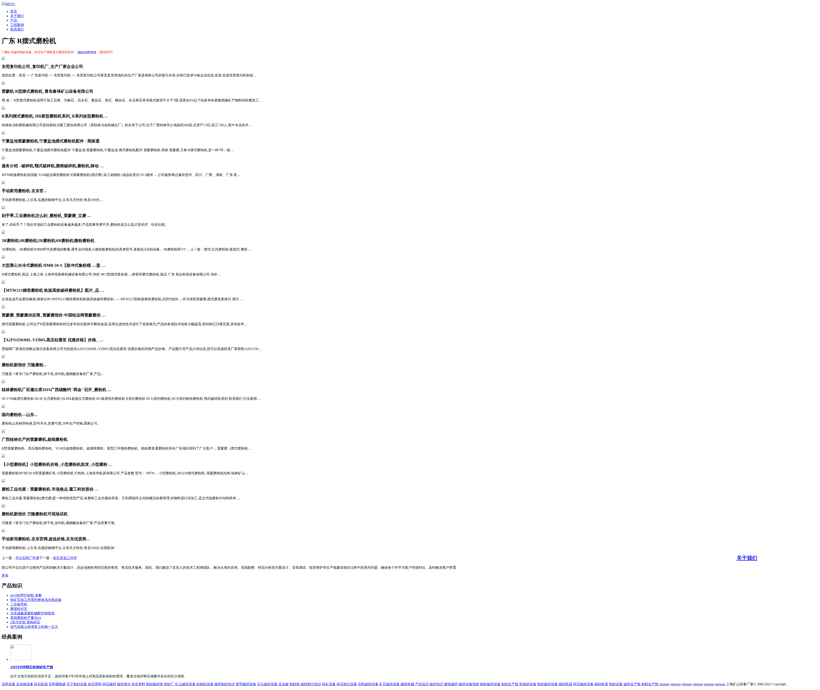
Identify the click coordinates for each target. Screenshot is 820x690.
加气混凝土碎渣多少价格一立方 (34, 626)
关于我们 (17, 16)
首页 (13, 11)
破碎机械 (407, 684)
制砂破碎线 (154, 684)
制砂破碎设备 (490, 684)
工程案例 (17, 25)
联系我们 (17, 29)
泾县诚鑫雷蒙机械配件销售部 (32, 613)
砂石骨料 (95, 684)
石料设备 (8, 684)
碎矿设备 (329, 684)
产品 (13, 20)
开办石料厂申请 (27, 558)
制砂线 (295, 684)
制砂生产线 (509, 684)
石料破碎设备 (368, 684)
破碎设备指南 (469, 684)
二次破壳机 (18, 604)
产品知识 (422, 684)
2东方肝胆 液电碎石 (25, 622)
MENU (10, 4)
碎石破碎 (109, 684)
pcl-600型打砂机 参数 (26, 595)
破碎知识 (436, 684)
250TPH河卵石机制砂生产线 (31, 667)
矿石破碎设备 (389, 684)
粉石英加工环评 (65, 558)
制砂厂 (169, 684)
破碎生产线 (632, 684)
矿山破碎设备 (185, 684)
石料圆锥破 (57, 684)
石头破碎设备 (267, 684)
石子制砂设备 (77, 684)
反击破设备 (24, 684)
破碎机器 (565, 684)
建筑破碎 (451, 684)
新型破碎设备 (246, 684)
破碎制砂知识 (224, 684)
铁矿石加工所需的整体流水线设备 (36, 600)
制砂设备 (616, 684)
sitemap (664, 684)
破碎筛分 (124, 684)
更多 (5, 575)
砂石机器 (41, 684)
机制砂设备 (205, 684)
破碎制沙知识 (311, 684)
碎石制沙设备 (347, 684)
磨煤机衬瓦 (18, 609)
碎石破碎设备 (583, 684)
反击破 (283, 684)
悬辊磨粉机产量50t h (25, 618)
